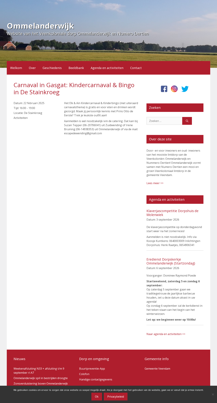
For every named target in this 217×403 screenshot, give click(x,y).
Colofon (84, 374)
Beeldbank (76, 68)
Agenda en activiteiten (107, 68)
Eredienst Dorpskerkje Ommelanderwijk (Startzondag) (170, 261)
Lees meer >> (154, 183)
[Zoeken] (187, 121)
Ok (96, 396)
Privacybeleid (115, 396)
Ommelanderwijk (40, 26)
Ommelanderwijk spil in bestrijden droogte (41, 378)
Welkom (16, 68)
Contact (136, 68)
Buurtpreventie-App (92, 368)
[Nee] (212, 394)
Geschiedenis (52, 68)
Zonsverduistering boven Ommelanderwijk (41, 383)
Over (32, 68)
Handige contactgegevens (95, 379)
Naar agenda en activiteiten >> (165, 334)
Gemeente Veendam (157, 368)
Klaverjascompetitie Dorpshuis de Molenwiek (172, 213)
